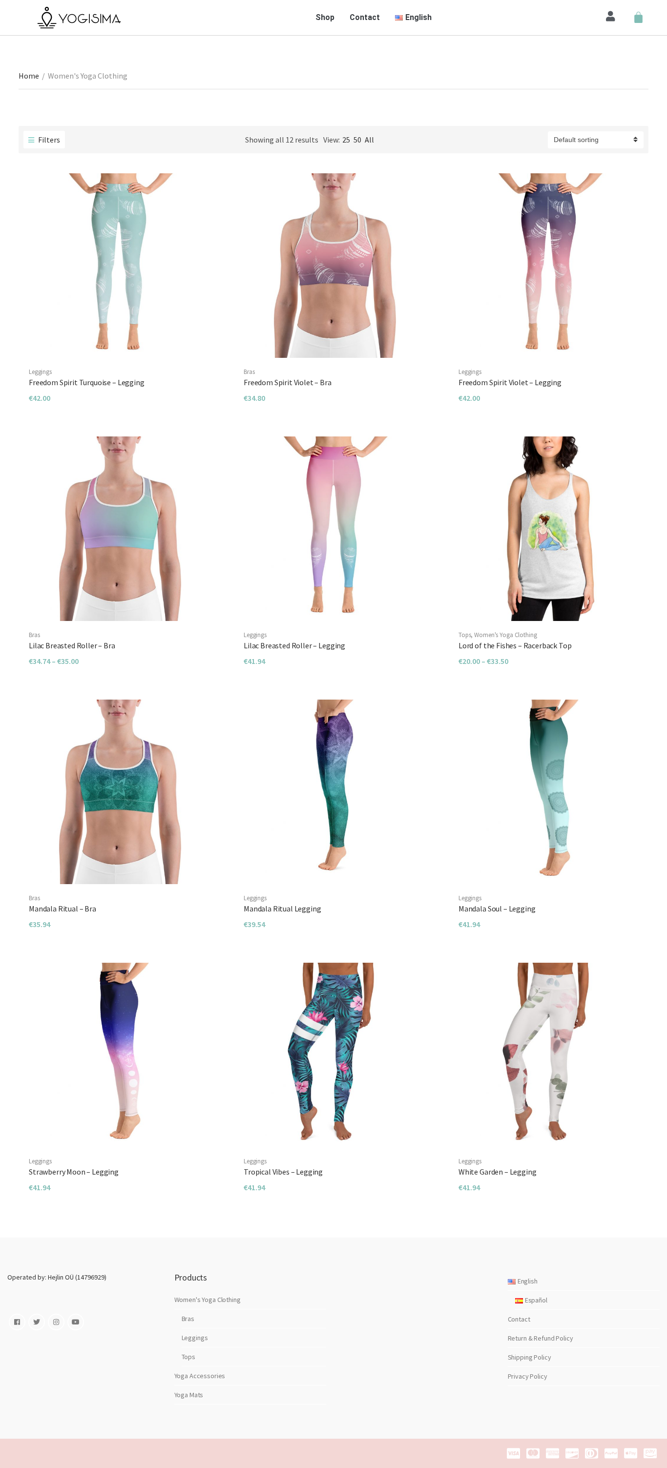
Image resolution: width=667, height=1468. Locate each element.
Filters (48, 140)
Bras (249, 372)
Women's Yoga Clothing (505, 635)
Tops (465, 635)
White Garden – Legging (497, 1172)
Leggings (40, 372)
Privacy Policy (527, 1376)
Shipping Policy (529, 1357)
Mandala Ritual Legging (282, 908)
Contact (365, 17)
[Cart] (638, 17)
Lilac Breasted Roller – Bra (72, 645)
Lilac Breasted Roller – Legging (294, 645)
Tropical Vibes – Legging (283, 1172)
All (369, 140)
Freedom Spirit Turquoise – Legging (87, 382)
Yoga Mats (189, 1394)
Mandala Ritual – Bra (62, 908)
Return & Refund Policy (540, 1338)
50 (357, 140)
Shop (324, 17)
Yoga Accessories (200, 1375)
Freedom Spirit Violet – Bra (288, 382)
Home (29, 76)
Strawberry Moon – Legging (74, 1172)
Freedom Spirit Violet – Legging (510, 382)
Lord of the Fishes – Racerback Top (515, 645)
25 (346, 140)
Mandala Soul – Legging (497, 908)
